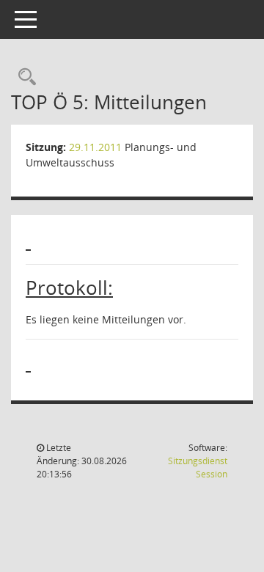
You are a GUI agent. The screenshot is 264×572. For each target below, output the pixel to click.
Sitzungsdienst (197, 467)
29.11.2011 (95, 147)
